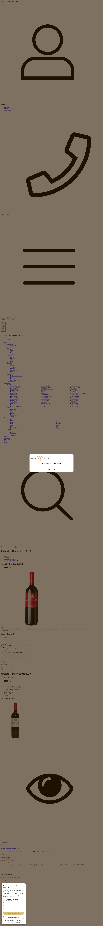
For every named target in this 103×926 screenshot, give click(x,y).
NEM (49, 469)
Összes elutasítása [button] (13, 917)
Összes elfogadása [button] (13, 913)
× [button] (24, 884)
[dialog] (14, 903)
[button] (13, 921)
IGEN (53, 469)
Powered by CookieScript (14, 922)
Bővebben (12, 896)
